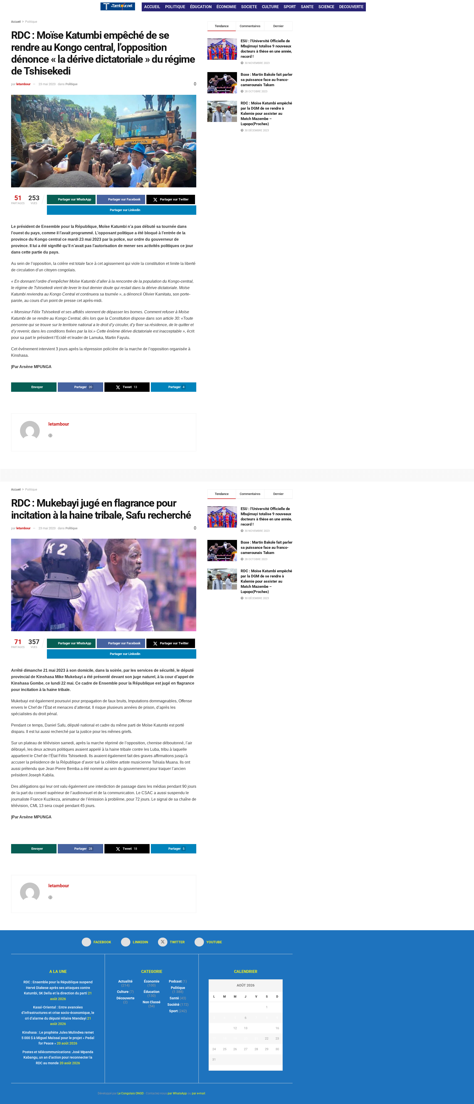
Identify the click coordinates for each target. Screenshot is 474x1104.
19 (235, 1038)
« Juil (244, 1068)
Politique (31, 21)
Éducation (151, 992)
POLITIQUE (175, 6)
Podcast (175, 981)
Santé (174, 998)
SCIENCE (326, 6)
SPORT (290, 6)
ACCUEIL (152, 6)
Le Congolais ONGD (131, 1093)
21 (256, 1038)
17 (214, 1038)
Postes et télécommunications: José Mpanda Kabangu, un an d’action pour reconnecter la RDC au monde (57, 1057)
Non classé (151, 1002)
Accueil (16, 21)
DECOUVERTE (351, 6)
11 (224, 1028)
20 (245, 1038)
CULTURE (270, 6)
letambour (23, 84)
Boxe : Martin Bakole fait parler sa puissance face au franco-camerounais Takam (267, 79)
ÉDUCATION (201, 6)
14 (256, 1028)
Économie (151, 981)
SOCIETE (249, 6)
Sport (173, 1011)
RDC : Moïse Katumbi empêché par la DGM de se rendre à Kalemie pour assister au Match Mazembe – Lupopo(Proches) (266, 113)
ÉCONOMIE (226, 6)
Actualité (125, 981)
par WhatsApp (177, 1093)
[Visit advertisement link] (103, 403)
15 (266, 1028)
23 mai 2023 (47, 84)
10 (214, 1028)
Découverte (126, 998)
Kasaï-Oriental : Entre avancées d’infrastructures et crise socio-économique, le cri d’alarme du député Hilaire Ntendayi (57, 1012)
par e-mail (198, 1093)
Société (173, 1004)
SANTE (307, 6)
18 (224, 1038)
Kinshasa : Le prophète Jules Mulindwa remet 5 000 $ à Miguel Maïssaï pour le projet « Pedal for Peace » (57, 1037)
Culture (123, 992)
